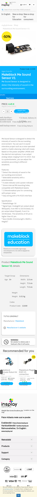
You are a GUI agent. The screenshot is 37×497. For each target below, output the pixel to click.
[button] (3, 55)
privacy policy (9, 489)
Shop (16, 25)
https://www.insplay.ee (20, 423)
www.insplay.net (7, 431)
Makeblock (19, 321)
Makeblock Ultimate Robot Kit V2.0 (9, 372)
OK (18, 495)
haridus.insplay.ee (22, 426)
